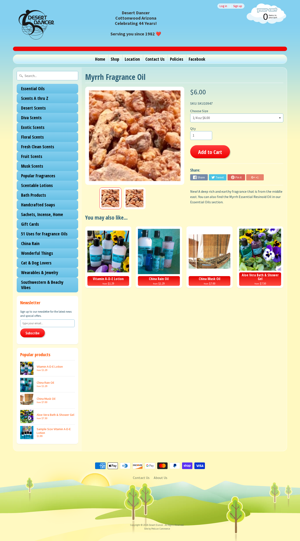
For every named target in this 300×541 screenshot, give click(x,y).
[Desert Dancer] (35, 23)
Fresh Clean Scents (37, 147)
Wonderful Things (37, 253)
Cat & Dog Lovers (36, 263)
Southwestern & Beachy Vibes (42, 284)
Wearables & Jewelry (39, 272)
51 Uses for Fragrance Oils (44, 234)
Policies (176, 59)
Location (132, 59)
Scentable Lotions (37, 185)
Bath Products (33, 195)
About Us (160, 477)
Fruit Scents (31, 156)
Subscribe (32, 333)
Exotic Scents (32, 127)
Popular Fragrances (38, 176)
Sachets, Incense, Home (42, 214)
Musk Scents (32, 166)
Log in (223, 6)
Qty (193, 128)
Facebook (197, 59)
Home (100, 59)
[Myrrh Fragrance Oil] (110, 198)
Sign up (237, 6)
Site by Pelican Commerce (157, 528)
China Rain (30, 243)
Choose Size (199, 111)
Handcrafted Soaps (38, 205)
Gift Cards (30, 224)
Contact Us (154, 59)
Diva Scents (31, 118)
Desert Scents (33, 108)
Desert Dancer (156, 524)
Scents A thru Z (34, 98)
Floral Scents (32, 137)
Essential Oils (33, 89)
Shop (115, 59)
